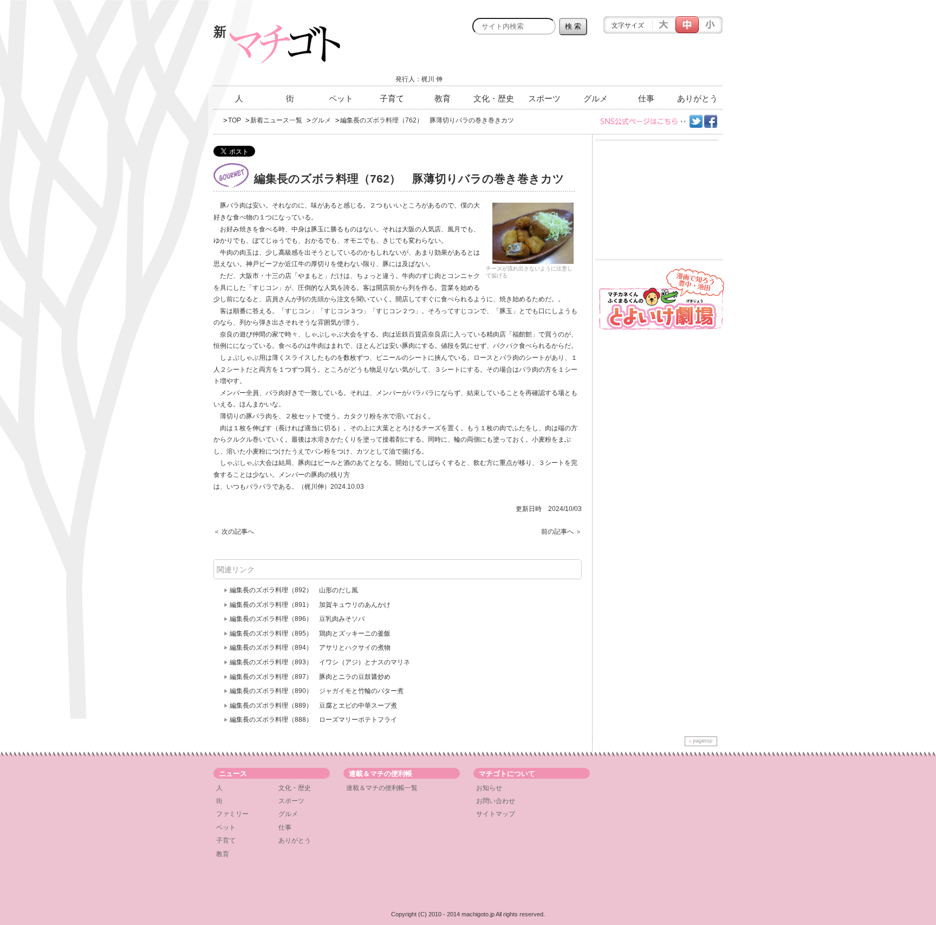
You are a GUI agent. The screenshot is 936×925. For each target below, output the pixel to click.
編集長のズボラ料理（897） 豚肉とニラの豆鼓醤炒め (310, 677)
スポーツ (544, 98)
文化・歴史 (493, 98)
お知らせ (489, 788)
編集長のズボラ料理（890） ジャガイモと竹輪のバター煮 (317, 691)
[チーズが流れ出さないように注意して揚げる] (533, 233)
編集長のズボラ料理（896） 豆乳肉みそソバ (297, 619)
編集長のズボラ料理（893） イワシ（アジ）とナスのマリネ (320, 662)
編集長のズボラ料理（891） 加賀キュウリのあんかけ (310, 605)
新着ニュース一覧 (276, 120)
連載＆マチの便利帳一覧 (382, 788)
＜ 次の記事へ (233, 531)
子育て (392, 98)
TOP (234, 120)
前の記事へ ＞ (561, 531)
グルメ (595, 98)
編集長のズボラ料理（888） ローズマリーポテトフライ (313, 719)
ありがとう (697, 98)
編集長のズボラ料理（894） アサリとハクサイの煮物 (310, 647)
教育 (442, 98)
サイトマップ (495, 814)
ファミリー (232, 814)
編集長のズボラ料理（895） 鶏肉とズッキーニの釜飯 (310, 633)
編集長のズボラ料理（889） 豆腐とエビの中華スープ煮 (313, 705)
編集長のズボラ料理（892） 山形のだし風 (294, 590)
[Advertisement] (596, 63)
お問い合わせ (495, 801)
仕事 (646, 98)
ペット (341, 98)
